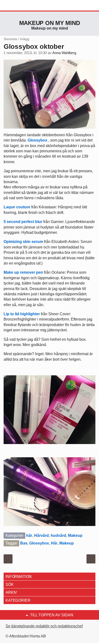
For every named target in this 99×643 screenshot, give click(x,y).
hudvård (58, 535)
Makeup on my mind (49, 23)
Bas (23, 543)
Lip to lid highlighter (22, 314)
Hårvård (41, 535)
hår (29, 535)
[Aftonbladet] (22, 5)
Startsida (10, 39)
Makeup (75, 535)
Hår (54, 543)
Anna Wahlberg (64, 53)
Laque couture (17, 207)
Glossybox (37, 140)
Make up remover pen (23, 272)
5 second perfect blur (23, 222)
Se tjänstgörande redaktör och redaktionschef (44, 626)
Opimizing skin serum (23, 242)
